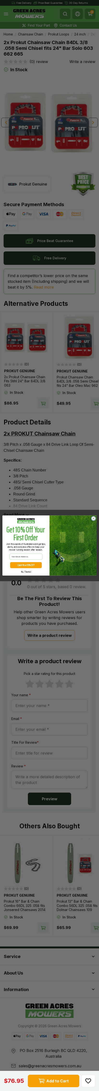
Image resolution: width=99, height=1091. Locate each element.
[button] (88, 1081)
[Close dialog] (93, 518)
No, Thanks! (26, 571)
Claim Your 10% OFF (26, 565)
